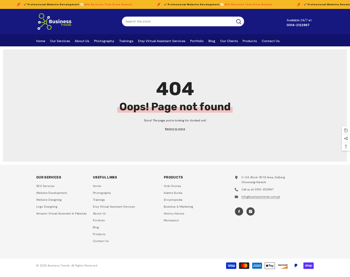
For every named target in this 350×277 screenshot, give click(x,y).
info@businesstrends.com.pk (260, 196)
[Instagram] (250, 211)
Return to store (175, 129)
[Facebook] (239, 211)
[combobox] (178, 21)
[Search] (183, 21)
